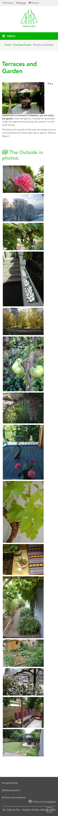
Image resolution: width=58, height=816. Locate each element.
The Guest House (22, 45)
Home (8, 45)
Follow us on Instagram (44, 802)
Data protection (12, 790)
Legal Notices (11, 783)
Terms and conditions (15, 798)
